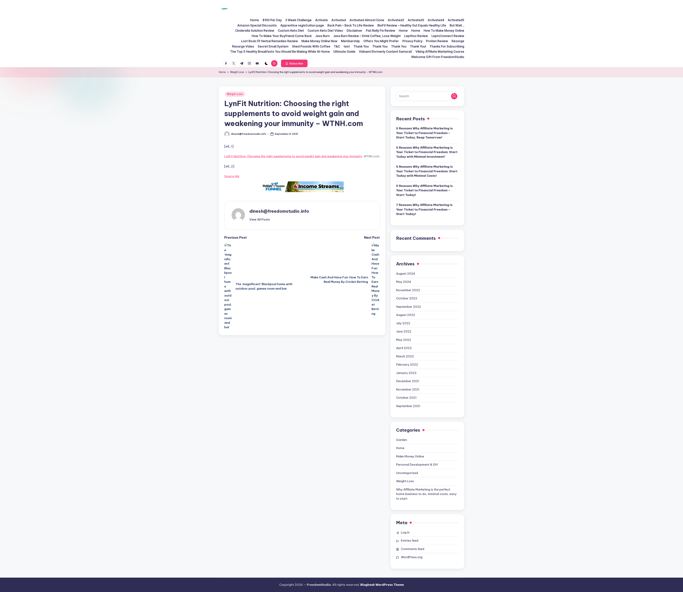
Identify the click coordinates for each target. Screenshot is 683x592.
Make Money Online (410, 456)
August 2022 (405, 315)
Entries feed (409, 541)
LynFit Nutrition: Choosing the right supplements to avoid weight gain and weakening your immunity (293, 156)
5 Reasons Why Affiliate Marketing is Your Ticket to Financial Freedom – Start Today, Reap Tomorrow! (424, 132)
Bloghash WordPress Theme (382, 585)
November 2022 (408, 290)
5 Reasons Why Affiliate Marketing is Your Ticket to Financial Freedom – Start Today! (424, 190)
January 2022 (406, 373)
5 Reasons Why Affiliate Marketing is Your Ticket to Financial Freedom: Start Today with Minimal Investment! (426, 152)
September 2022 (408, 307)
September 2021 (408, 406)
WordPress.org (411, 557)
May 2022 (403, 340)
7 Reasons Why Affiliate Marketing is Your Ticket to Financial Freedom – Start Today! (424, 209)
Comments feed (412, 549)
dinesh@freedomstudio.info (279, 211)
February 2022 (407, 364)
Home (400, 448)
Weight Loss (235, 94)
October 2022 (406, 298)
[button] (294, 63)
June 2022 (403, 331)
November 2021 (407, 389)
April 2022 (404, 348)
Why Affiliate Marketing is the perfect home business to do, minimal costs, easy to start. (426, 494)
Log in (405, 532)
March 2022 (405, 356)
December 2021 (407, 381)
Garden (401, 440)
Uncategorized (407, 473)
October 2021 (406, 398)
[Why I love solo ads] (302, 186)
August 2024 (405, 274)
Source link (231, 176)
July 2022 (403, 323)
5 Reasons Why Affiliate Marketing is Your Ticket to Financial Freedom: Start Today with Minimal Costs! (426, 171)
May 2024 (403, 282)
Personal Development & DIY (417, 465)
